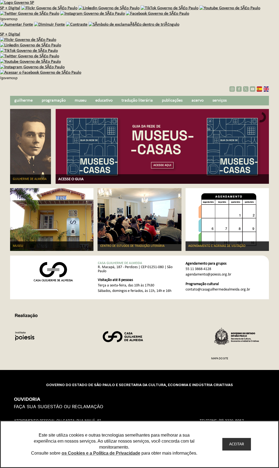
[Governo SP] (17, 3)
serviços (220, 100)
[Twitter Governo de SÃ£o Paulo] (29, 56)
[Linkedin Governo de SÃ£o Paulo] (30, 45)
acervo (198, 100)
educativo (104, 100)
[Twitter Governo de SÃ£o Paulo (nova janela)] (29, 13)
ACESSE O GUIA (71, 179)
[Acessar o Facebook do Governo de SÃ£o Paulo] (40, 72)
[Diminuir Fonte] (49, 24)
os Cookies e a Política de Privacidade (101, 453)
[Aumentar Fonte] (16, 24)
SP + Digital (10, 8)
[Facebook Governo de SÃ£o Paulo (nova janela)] (157, 13)
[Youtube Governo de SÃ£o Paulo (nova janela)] (229, 8)
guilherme (23, 100)
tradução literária (137, 100)
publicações (172, 100)
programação (54, 100)
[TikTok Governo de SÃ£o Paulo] (29, 51)
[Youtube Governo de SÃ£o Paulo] (30, 62)
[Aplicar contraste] (76, 24)
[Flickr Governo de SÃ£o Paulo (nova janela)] (49, 8)
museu (80, 100)
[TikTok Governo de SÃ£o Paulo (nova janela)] (169, 8)
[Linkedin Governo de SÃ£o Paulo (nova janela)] (109, 8)
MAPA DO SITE (219, 358)
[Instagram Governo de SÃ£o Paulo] (92, 13)
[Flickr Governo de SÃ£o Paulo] (28, 40)
